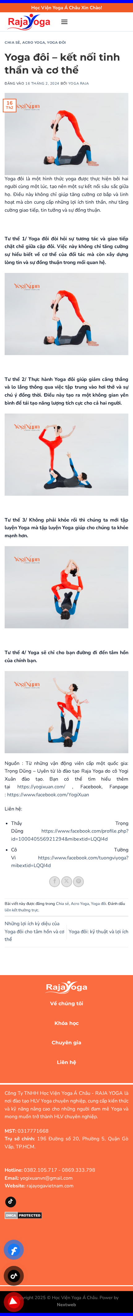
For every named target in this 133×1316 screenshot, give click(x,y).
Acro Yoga (33, 42)
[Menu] (64, 21)
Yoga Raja (78, 83)
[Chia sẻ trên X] (66, 881)
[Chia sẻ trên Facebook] (54, 881)
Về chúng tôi (66, 1003)
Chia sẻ (12, 42)
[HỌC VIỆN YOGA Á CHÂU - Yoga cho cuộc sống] (30, 22)
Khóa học (66, 1023)
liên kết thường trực (21, 910)
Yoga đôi (56, 42)
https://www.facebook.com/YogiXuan (48, 794)
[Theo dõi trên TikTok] (10, 1202)
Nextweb (66, 1305)
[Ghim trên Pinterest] (78, 881)
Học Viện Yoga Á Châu (74, 1297)
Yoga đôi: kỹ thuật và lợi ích (98, 931)
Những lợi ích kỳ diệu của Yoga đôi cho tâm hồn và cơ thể (34, 931)
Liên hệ (66, 1062)
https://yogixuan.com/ (41, 786)
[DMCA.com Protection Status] (23, 1215)
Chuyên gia (66, 1043)
